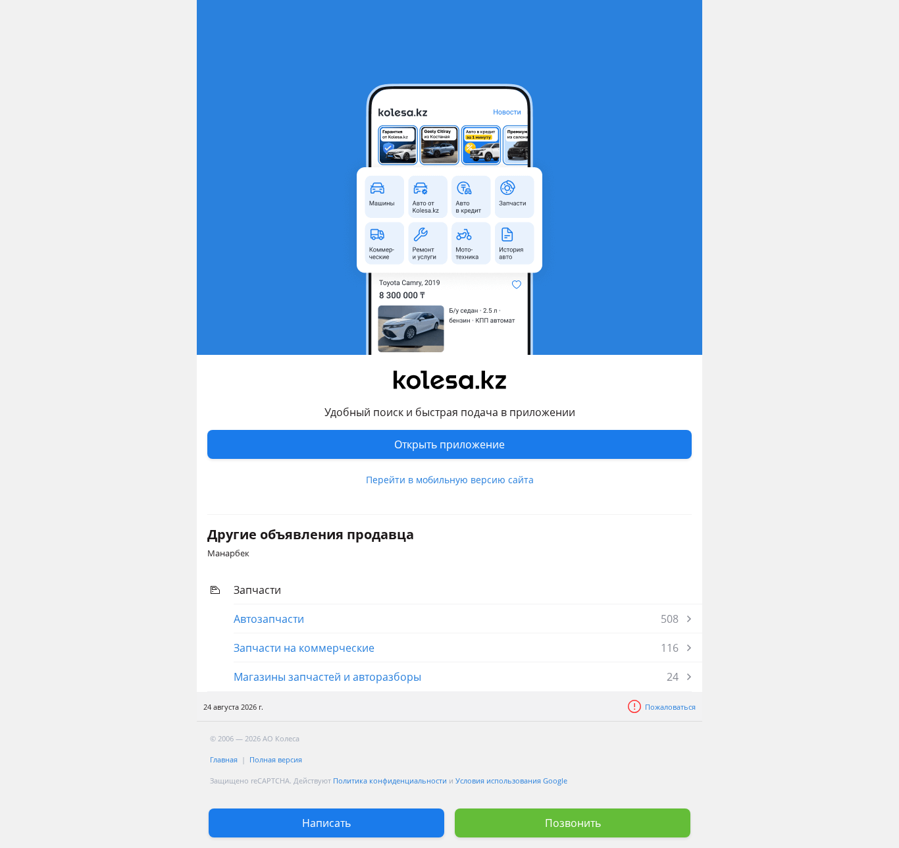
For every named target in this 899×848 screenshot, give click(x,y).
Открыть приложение (449, 444)
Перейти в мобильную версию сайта (450, 479)
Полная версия (275, 759)
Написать (326, 823)
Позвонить (573, 823)
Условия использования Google (511, 780)
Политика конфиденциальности (390, 780)
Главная (224, 759)
